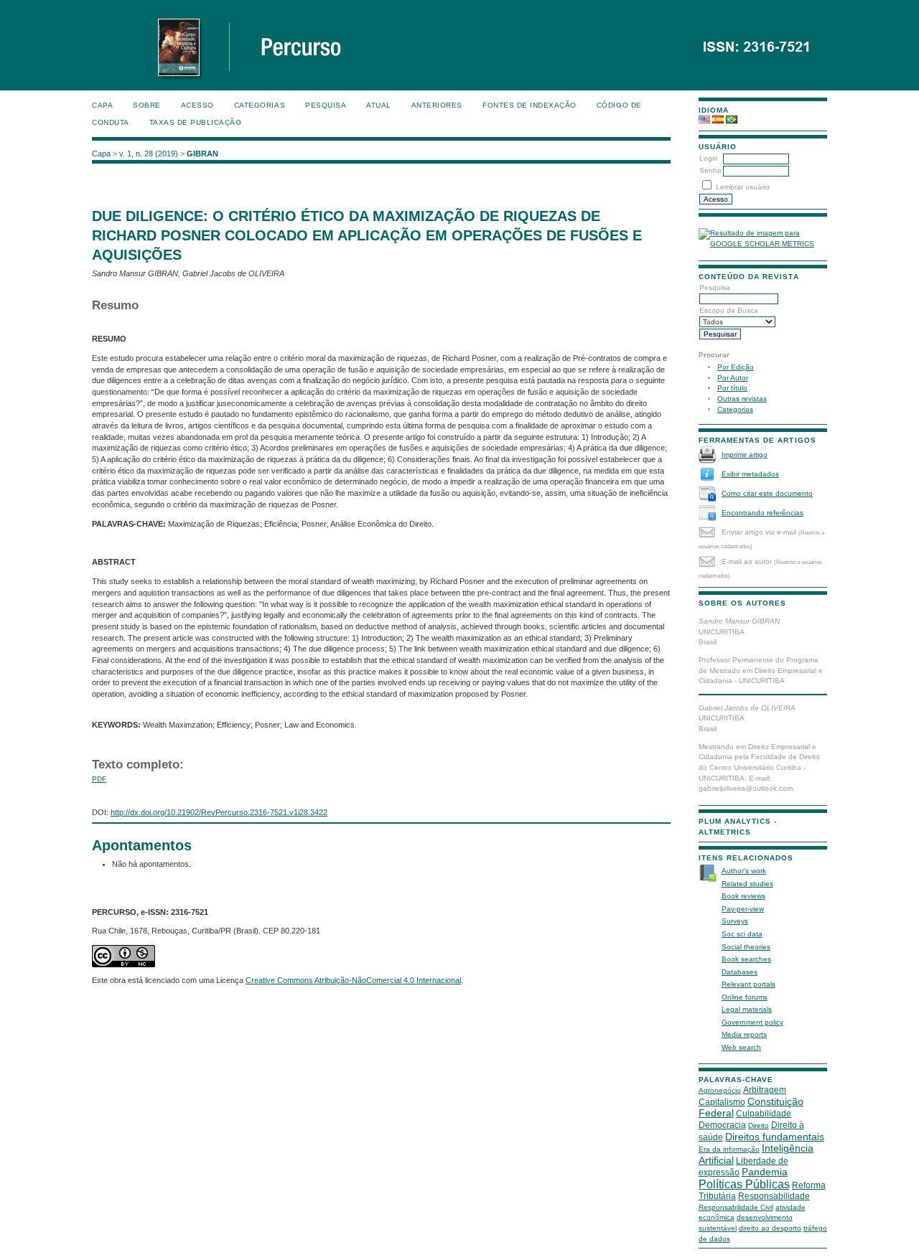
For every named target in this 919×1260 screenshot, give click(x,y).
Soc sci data (742, 934)
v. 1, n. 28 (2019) (148, 153)
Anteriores (436, 105)
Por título (732, 388)
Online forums (745, 997)
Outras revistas (742, 399)
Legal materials (747, 1009)
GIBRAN (202, 153)
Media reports (744, 1034)
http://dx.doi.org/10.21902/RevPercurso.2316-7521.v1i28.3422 (219, 812)
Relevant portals (748, 984)
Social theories (746, 947)
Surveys (735, 921)
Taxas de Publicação (195, 122)
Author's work (744, 871)
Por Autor (732, 378)
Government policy (752, 1022)
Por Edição (735, 367)
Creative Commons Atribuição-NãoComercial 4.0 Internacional (353, 980)
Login (708, 158)
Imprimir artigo (745, 455)
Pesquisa (325, 105)
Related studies (747, 884)
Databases (739, 972)
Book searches (746, 959)
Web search (741, 1047)
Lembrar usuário (743, 187)
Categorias (735, 409)
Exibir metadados (750, 474)
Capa (102, 105)
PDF (99, 779)
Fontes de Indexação (529, 105)
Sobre (147, 105)
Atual (378, 105)
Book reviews (743, 896)
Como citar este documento (767, 493)
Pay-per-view (743, 909)
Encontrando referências (762, 513)
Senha (710, 170)
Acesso (197, 105)
